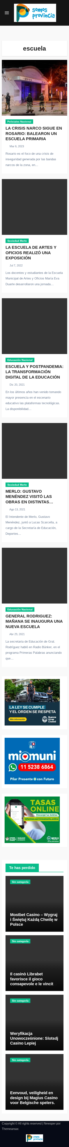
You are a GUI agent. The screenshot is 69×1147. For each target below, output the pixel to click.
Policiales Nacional (19, 121)
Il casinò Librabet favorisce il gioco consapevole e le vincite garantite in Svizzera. (32, 981)
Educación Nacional (20, 359)
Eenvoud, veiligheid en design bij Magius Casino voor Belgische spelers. (34, 1097)
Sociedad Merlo (17, 240)
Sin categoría (20, 881)
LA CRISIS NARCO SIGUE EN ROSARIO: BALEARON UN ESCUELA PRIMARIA (34, 133)
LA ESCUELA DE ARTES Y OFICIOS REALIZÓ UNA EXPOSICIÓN (31, 252)
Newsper (50, 1123)
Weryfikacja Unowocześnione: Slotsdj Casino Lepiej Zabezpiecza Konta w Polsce (34, 1043)
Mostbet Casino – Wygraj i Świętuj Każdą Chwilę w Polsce (33, 919)
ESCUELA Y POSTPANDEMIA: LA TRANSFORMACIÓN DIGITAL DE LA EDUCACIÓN (34, 371)
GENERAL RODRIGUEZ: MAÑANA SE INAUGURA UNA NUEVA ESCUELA (34, 621)
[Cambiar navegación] (7, 12)
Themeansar (10, 1128)
